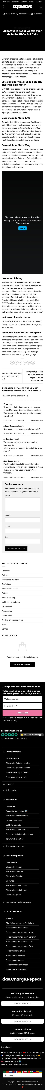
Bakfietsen (6, 584)
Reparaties (15, 2)
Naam (7, 515)
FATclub (39, 2)
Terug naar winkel (22, 664)
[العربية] (4, 1071)
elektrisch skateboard (11, 602)
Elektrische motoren (10, 579)
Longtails (6, 571)
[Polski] (25, 1071)
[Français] (16, 1071)
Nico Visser (8, 461)
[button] (3, 7)
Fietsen (5, 593)
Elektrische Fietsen (22, 28)
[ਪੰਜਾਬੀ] (31, 1071)
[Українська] (40, 1071)
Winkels (31, 2)
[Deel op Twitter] (20, 363)
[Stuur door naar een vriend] (25, 363)
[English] (13, 1071)
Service (5, 629)
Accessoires (7, 611)
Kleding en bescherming (12, 620)
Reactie (8, 495)
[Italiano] (22, 1071)
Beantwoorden (37, 420)
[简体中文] (7, 1071)
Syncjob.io (38, 1084)
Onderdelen (7, 615)
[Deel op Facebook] (16, 363)
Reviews (6, 2)
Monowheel (7, 606)
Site (6, 537)
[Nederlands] (10, 1071)
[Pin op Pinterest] (29, 363)
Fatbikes (5, 575)
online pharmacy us (19, 396)
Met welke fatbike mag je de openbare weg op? (12, 376)
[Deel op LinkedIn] (33, 363)
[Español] (37, 1071)
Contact (24, 2)
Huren (4, 624)
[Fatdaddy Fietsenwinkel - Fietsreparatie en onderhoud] (22, 7)
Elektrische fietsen (10, 588)
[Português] (28, 1071)
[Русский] (34, 1071)
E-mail (8, 526)
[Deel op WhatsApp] (12, 363)
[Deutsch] (19, 1071)
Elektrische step (8, 597)
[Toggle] (4, 751)
